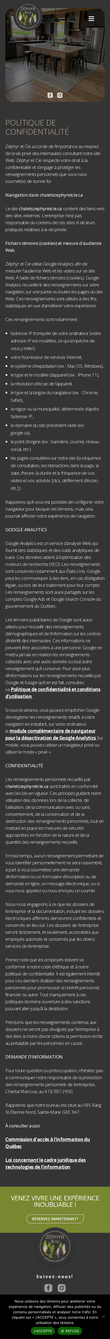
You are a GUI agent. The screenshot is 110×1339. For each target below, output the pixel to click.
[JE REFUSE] (103, 1316)
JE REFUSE (69, 1331)
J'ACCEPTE (42, 1331)
